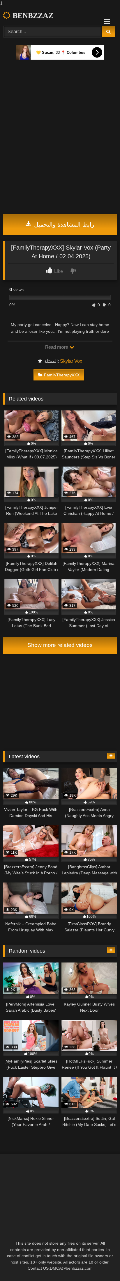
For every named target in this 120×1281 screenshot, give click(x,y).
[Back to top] (102, 1264)
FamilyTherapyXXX (62, 375)
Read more (57, 347)
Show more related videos (60, 645)
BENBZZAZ (31, 15)
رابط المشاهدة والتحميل (63, 224)
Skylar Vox (71, 361)
